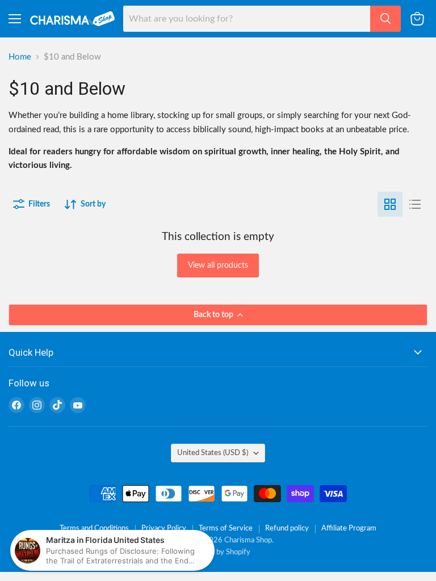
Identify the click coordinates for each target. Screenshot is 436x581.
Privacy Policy (163, 528)
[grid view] (390, 204)
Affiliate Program (348, 528)
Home (20, 57)
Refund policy (287, 528)
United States (212, 453)
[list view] (415, 204)
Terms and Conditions (94, 528)
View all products (218, 266)
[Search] (385, 19)
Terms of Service (226, 528)
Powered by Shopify (218, 552)
